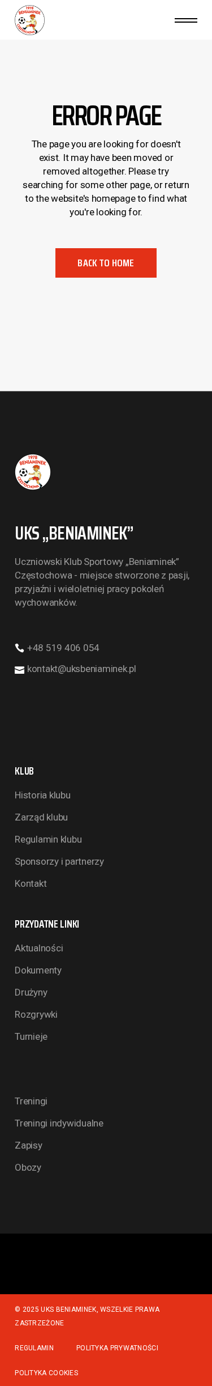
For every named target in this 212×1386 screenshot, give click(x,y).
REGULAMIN (34, 1348)
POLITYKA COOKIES (46, 1373)
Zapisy (28, 1145)
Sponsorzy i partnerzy (59, 861)
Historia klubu (42, 795)
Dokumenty (38, 970)
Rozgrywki (36, 1014)
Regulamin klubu (48, 839)
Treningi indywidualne (59, 1123)
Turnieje (31, 1036)
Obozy (28, 1167)
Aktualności (39, 948)
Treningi (31, 1101)
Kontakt (30, 883)
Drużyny (31, 992)
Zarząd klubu (41, 817)
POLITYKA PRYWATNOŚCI (117, 1348)
